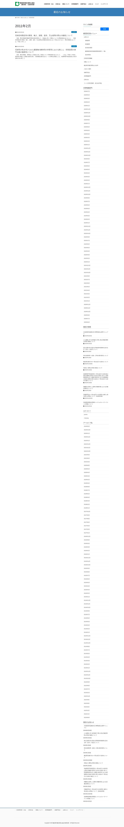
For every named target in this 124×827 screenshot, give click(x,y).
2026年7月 (87, 91)
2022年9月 (87, 237)
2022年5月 (87, 247)
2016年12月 (87, 536)
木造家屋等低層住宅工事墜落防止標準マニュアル (96, 726)
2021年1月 (87, 301)
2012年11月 (87, 675)
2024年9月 (87, 159)
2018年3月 (87, 501)
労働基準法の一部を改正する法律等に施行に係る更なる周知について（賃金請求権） (96, 790)
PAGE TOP (119, 800)
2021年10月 (87, 272)
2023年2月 (87, 219)
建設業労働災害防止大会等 (91, 65)
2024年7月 (87, 162)
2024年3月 (87, 176)
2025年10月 (87, 116)
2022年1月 (87, 262)
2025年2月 (87, 141)
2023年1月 (87, 222)
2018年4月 (87, 497)
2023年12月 (87, 187)
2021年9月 (87, 276)
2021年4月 (87, 290)
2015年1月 (87, 596)
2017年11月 (87, 511)
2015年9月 (87, 568)
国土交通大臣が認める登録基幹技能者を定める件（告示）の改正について (96, 741)
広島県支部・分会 (21, 810)
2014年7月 (87, 614)
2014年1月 (87, 632)
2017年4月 (87, 525)
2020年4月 (87, 472)
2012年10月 (87, 678)
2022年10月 (87, 233)
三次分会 (86, 418)
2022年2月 (87, 258)
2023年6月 (87, 205)
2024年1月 (87, 183)
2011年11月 (87, 696)
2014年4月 (87, 625)
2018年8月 (87, 486)
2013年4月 (87, 657)
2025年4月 (87, 134)
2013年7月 (87, 650)
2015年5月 (87, 582)
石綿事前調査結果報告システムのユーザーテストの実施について (96, 797)
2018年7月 (87, 490)
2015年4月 (87, 586)
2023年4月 (87, 212)
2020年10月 (87, 311)
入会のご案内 (87, 69)
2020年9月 (87, 315)
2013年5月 (87, 653)
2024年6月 (87, 166)
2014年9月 (87, 611)
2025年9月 (87, 119)
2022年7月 (87, 240)
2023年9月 (87, 198)
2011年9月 (86, 699)
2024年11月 (87, 151)
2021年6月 (87, 283)
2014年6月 (87, 618)
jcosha (74, 32)
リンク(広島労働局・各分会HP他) (93, 83)
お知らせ (86, 37)
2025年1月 (87, 144)
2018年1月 (87, 508)
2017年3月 (87, 529)
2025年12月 (87, 109)
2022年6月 (87, 244)
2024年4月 (87, 173)
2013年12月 (87, 636)
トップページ (79, 810)
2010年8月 (87, 717)
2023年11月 (87, 191)
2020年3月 (87, 476)
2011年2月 (86, 710)
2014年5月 (87, 621)
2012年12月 (87, 671)
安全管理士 (88, 54)
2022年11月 (87, 230)
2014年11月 (87, 604)
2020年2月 (87, 479)
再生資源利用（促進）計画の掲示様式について (95, 355)
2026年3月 (87, 98)
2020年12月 (87, 304)
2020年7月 (87, 318)
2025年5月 (87, 130)
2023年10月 (87, 194)
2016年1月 (87, 554)
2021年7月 (87, 279)
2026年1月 (87, 105)
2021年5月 (87, 286)
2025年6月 (87, 127)
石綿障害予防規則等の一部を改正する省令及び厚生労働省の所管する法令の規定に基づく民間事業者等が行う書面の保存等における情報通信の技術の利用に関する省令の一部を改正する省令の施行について (95, 377)
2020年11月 (87, 308)
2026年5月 (87, 95)
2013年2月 (87, 664)
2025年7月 (87, 123)
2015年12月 (87, 557)
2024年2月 (87, 180)
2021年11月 (87, 269)
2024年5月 (87, 169)
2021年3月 (87, 294)
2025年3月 (87, 137)
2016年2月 (87, 550)
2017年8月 (87, 518)
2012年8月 (87, 685)
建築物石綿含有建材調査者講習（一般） (95, 51)
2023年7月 (87, 201)
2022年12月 (87, 226)
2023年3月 (87, 215)
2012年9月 (87, 682)
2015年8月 (87, 572)
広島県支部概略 (88, 58)
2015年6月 (87, 579)
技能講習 (87, 40)
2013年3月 (87, 660)
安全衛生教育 (88, 47)
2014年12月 (87, 600)
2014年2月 (87, 628)
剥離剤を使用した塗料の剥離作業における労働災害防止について (96, 782)
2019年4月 (87, 483)
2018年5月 (87, 493)
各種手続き (87, 72)
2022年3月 (87, 254)
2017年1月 (87, 533)
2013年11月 (87, 639)
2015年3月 (87, 589)
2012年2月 (87, 692)
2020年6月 (87, 322)
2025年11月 (87, 112)
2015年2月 (87, 593)
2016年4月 (87, 543)
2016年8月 (87, 540)
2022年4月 (87, 251)
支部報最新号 (87, 76)
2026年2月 (87, 102)
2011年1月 (86, 714)
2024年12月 (87, 148)
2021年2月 (87, 297)
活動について (87, 62)
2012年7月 (87, 689)
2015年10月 (87, 564)
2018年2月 (87, 504)
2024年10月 (87, 155)
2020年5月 (87, 469)
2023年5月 (87, 208)
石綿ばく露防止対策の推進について (92, 367)
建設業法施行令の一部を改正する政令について (95, 361)
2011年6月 (86, 707)
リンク (72, 810)
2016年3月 (87, 547)
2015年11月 (87, 561)
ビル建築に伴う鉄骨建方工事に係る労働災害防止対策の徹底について (96, 734)
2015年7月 (87, 575)
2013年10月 (87, 643)
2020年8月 (87, 465)
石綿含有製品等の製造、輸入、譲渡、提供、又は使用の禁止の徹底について (44, 35)
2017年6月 (87, 522)
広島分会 (86, 79)
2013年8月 (87, 646)
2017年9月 (87, 515)
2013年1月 (87, 667)
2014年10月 (87, 607)
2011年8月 (86, 703)
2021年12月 (87, 265)
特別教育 (87, 44)
